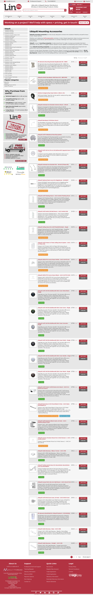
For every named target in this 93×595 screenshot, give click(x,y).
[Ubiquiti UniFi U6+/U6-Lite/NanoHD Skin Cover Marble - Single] (33, 359)
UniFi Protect (8, 75)
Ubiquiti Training (9, 57)
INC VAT (79, 4)
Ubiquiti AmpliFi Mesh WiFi (12, 35)
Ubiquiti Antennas (10, 36)
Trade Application (51, 571)
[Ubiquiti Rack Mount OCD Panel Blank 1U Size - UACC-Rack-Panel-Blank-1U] (33, 407)
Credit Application (51, 574)
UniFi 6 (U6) (8, 70)
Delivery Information (29, 571)
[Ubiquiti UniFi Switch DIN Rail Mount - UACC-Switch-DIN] (33, 215)
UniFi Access (8, 73)
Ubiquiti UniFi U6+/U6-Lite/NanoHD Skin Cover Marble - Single (54, 355)
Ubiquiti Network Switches (12, 50)
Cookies (71, 571)
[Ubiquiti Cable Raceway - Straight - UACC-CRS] (33, 546)
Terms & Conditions (74, 569)
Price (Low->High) (82, 57)
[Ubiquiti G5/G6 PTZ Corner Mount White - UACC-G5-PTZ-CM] (33, 263)
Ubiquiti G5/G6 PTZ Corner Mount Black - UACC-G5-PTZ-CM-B (54, 275)
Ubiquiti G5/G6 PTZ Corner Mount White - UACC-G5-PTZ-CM (53, 259)
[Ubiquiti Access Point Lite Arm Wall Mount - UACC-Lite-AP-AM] (33, 485)
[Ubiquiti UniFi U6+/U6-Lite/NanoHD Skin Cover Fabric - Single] (33, 343)
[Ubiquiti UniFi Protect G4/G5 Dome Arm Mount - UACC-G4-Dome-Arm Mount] (33, 390)
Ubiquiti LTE (8, 44)
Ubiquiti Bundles (9, 37)
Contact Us (27, 581)
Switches (52, 16)
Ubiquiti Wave (9, 66)
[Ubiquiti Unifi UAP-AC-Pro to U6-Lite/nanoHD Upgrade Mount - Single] (33, 153)
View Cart (78, 12)
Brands (85, 16)
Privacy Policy (72, 566)
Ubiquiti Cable (9, 39)
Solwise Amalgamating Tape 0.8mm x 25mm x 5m (51, 93)
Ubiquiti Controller (10, 40)
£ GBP (73, 4)
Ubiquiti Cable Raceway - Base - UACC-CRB (49, 529)
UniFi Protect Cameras (11, 77)
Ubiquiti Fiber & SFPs (10, 42)
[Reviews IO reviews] (8, 169)
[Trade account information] (15, 140)
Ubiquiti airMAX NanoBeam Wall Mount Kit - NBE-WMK (52, 77)
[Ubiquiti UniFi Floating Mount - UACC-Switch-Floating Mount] (33, 199)
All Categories (8, 16)
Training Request (29, 569)
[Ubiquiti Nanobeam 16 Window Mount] (33, 124)
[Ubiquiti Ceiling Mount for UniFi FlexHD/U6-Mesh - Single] (33, 230)
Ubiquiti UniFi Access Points (12, 62)
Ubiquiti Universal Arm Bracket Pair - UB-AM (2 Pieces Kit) (53, 164)
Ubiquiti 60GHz (9, 30)
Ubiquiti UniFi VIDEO (10, 65)
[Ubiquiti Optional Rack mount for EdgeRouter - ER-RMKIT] (33, 183)
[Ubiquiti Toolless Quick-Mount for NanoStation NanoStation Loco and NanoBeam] (33, 468)
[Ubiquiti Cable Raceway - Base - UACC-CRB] (33, 532)
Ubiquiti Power (9, 52)
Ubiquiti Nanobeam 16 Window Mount (48, 120)
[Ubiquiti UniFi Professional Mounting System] (33, 138)
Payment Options (29, 576)
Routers (63, 16)
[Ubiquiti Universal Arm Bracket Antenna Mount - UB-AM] (33, 108)
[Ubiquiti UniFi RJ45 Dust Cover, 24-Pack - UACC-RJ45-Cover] (33, 501)
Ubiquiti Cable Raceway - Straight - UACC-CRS (50, 543)
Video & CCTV (74, 16)
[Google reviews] (20, 174)
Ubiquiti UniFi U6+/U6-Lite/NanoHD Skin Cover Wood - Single (54, 371)
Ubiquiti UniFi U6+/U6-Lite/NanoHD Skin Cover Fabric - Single (54, 340)
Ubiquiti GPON (9, 43)
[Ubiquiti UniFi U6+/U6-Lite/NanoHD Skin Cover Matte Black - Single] (33, 294)
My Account (49, 566)
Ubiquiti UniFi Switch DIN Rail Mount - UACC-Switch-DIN (53, 211)
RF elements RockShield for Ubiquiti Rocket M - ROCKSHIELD (54, 513)
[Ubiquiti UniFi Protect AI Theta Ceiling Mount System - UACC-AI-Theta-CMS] (33, 246)
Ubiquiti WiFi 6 (9, 68)
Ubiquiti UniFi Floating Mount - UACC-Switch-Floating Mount (54, 195)
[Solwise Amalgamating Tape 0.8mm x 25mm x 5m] (33, 96)
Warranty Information (52, 576)
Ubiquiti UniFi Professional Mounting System (50, 134)
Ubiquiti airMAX (9, 33)
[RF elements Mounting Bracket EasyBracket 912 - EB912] (33, 65)
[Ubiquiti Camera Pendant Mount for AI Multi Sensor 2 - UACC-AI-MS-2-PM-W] (33, 440)
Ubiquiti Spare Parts (10, 55)
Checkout (85, 12)
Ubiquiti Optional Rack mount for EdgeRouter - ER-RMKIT (53, 180)
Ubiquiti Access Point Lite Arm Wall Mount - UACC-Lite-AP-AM (54, 482)
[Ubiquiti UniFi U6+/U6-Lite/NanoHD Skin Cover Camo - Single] (33, 311)
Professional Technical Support (32, 566)
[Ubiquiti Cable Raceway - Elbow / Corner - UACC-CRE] (33, 454)
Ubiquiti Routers (9, 54)
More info (83, 64)
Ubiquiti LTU (8, 45)
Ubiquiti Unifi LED (10, 63)
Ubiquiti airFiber (9, 31)
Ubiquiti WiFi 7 (9, 69)
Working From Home (10, 85)
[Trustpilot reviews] (20, 169)
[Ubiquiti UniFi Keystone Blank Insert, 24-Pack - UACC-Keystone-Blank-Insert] (33, 424)
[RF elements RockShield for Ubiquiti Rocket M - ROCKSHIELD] (33, 516)
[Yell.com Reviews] (8, 174)
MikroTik (30, 16)
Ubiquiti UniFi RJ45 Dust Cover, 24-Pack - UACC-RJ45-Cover (54, 497)
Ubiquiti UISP (8, 58)
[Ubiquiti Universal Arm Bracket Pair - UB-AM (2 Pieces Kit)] (33, 168)
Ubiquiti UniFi (8, 60)
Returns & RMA (28, 574)
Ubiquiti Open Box (10, 51)
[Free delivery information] (15, 163)
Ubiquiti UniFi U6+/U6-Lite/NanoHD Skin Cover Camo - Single (54, 307)
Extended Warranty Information (55, 579)
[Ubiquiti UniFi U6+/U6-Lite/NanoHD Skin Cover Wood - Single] (33, 375)
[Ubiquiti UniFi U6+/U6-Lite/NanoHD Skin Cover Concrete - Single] (33, 326)
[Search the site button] (65, 10)
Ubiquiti (20, 16)
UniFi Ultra (8, 78)
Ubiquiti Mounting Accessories (13, 47)
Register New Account (52, 569)
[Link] (35, 593)
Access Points (41, 16)
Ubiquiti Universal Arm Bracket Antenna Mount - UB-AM (53, 104)
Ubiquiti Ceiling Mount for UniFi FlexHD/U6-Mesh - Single (53, 227)
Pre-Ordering (28, 579)
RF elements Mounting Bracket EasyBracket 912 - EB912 (52, 61)
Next (79, 557)
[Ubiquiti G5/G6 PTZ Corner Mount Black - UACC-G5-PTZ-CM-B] (33, 278)
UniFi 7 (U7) (8, 72)
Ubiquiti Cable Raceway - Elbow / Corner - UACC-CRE (52, 451)
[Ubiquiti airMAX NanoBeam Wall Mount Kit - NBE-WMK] (33, 81)
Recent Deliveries (51, 581)
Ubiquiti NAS (8, 48)
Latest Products (8, 86)
